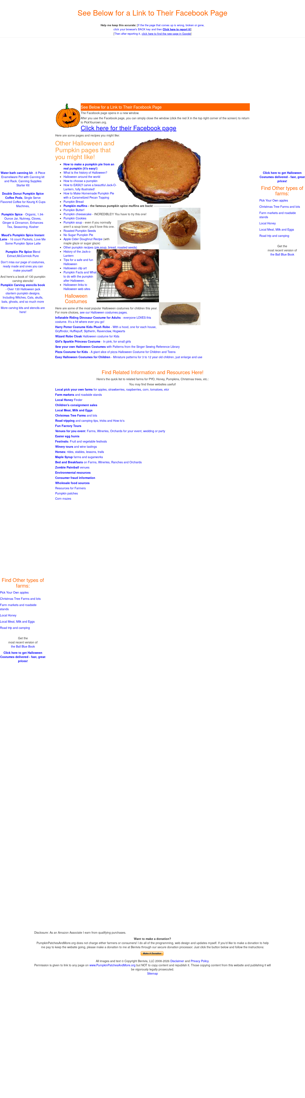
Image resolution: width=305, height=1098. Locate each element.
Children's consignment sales (76, 405)
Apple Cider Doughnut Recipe (82, 239)
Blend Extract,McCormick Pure (23, 254)
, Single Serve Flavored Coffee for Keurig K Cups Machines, (22, 199)
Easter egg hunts (67, 436)
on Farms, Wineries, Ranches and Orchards (98, 462)
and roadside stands (78, 394)
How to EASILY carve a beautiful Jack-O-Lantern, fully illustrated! (90, 187)
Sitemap (152, 973)
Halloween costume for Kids (87, 336)
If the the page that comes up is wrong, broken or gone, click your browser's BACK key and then (158, 27)
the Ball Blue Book (23, 646)
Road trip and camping (15, 628)
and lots (76, 415)
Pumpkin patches (66, 493)
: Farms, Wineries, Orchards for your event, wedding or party (110, 431)
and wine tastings (76, 446)
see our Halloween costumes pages (103, 312)
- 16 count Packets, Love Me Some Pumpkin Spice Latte (23, 239)
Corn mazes (63, 498)
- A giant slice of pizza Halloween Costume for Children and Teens (115, 352)
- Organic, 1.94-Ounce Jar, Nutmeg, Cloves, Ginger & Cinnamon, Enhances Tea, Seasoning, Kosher (22, 220)
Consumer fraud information (75, 478)
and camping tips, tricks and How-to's (89, 420)
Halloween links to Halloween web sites (76, 287)
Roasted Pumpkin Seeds (79, 231)
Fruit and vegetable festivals (81, 441)
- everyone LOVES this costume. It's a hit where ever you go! (103, 319)
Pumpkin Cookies (74, 218)
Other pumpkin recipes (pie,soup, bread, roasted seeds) (100, 247)
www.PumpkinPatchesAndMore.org (112, 965)
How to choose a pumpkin (80, 181)
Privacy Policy (200, 961)
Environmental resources (73, 472)
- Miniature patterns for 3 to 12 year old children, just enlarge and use (128, 357)
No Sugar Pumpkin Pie (78, 235)
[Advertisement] (152, 71)
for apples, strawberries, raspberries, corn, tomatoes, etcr (112, 389)
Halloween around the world (81, 177)
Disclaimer (177, 961)
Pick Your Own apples (14, 592)
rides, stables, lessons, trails (79, 452)
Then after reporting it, (152, 34)
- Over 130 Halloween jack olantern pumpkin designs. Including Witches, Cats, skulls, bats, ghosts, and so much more (23, 293)
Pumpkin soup (72, 222)
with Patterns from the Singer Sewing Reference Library (117, 346)
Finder (68, 400)
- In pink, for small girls (93, 341)
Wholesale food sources (72, 483)
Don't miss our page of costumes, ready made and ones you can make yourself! (23, 266)
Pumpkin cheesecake (77, 214)
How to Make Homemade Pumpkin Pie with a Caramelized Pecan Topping (88, 195)
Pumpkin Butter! (73, 210)
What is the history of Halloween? (85, 172)
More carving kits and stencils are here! (23, 310)
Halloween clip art (75, 268)
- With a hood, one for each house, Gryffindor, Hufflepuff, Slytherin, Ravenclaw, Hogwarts (105, 329)
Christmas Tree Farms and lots (20, 598)
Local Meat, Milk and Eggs (74, 410)
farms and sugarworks (79, 457)
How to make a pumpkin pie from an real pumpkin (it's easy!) (88, 166)
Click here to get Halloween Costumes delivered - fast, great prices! (22, 656)
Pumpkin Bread (73, 201)
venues (72, 467)
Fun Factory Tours (68, 426)
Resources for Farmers (70, 488)
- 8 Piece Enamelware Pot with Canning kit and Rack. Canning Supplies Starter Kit (23, 179)
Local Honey (8, 615)
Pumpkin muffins (75, 206)
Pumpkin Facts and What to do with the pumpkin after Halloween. (79, 276)
